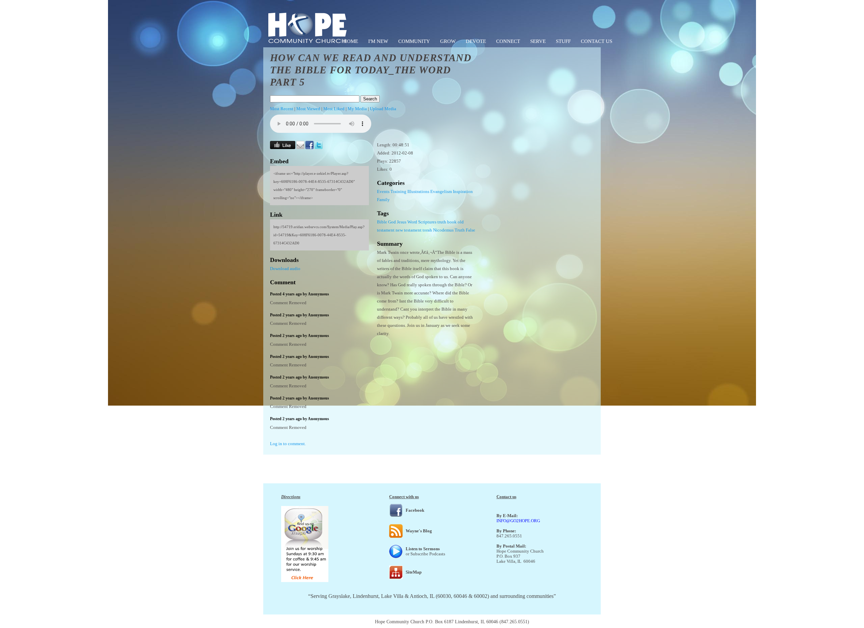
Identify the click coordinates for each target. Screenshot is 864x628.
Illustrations (418, 191)
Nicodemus (443, 230)
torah (427, 230)
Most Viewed (308, 108)
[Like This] (282, 147)
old (461, 221)
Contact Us (596, 41)
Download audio (285, 268)
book (452, 221)
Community (414, 41)
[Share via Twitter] (319, 147)
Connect (508, 41)
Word (412, 221)
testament (386, 230)
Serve (538, 41)
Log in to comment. (288, 443)
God (392, 221)
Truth (460, 230)
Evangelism (441, 191)
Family (383, 199)
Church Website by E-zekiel (557, 621)
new (399, 230)
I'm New (378, 41)
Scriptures (427, 221)
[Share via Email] (300, 147)
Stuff (563, 41)
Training (398, 191)
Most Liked (334, 108)
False (470, 230)
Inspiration (463, 191)
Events (383, 191)
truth (441, 221)
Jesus (401, 221)
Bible (382, 221)
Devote (476, 41)
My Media (357, 108)
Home (350, 41)
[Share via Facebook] (309, 147)
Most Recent (281, 108)
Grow (448, 41)
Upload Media (383, 108)
